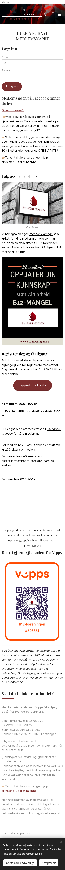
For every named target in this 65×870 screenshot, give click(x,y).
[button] (46, 14)
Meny (59, 14)
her (10, 103)
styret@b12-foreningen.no (19, 791)
